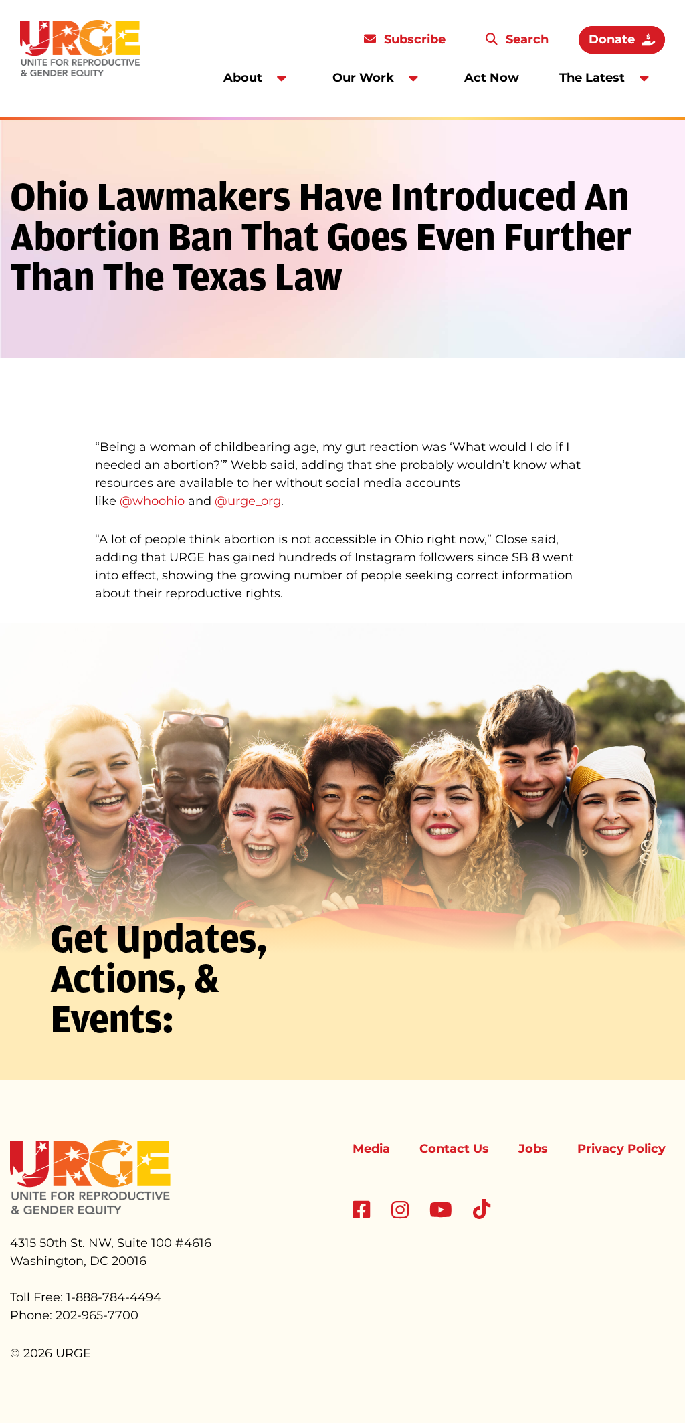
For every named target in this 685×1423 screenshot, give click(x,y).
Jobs (533, 1148)
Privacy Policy (621, 1148)
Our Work (363, 77)
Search (525, 39)
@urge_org (248, 501)
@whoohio (152, 501)
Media (371, 1148)
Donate (612, 39)
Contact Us (454, 1148)
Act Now (491, 77)
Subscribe (413, 39)
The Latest (592, 77)
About (242, 77)
